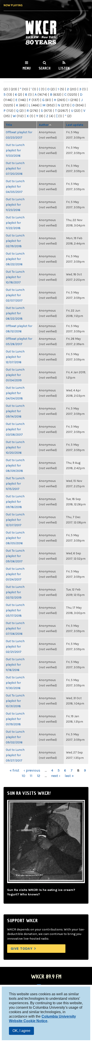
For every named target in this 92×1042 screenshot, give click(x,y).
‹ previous (32, 770)
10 (23, 776)
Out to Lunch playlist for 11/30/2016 (15, 682)
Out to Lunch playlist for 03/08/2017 (15, 429)
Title (9, 125)
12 (38, 776)
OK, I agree (21, 1031)
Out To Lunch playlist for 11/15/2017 (15, 483)
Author (44, 125)
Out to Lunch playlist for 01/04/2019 (15, 375)
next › (55, 776)
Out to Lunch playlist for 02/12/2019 (15, 592)
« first (14, 770)
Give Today (22, 948)
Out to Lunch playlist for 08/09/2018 (15, 465)
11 (31, 776)
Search (44, 68)
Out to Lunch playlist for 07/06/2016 (15, 628)
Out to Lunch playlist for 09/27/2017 (15, 755)
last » (69, 776)
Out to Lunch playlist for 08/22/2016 (15, 259)
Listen (64, 68)
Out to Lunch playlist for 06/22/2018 (15, 313)
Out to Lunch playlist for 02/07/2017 (15, 295)
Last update (74, 125)
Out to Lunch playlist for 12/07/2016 (15, 357)
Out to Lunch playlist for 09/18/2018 (15, 501)
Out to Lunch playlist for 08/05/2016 (15, 538)
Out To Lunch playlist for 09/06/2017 (15, 556)
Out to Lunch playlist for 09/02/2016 (15, 737)
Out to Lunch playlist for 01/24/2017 (15, 574)
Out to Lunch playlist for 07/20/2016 (15, 168)
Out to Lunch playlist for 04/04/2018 (15, 393)
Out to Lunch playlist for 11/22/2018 (15, 222)
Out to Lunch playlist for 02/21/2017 (15, 646)
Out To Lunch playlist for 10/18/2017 (15, 277)
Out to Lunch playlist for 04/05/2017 (15, 186)
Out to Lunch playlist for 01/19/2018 (15, 719)
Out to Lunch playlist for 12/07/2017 (15, 520)
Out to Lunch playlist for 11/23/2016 (15, 204)
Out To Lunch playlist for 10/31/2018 (15, 701)
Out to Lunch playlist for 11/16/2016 (15, 664)
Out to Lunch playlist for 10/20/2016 (15, 447)
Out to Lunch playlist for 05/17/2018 (15, 610)
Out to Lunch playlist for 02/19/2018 (15, 241)
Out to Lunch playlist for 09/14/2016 (15, 411)
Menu (27, 68)
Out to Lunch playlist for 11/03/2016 (15, 150)
